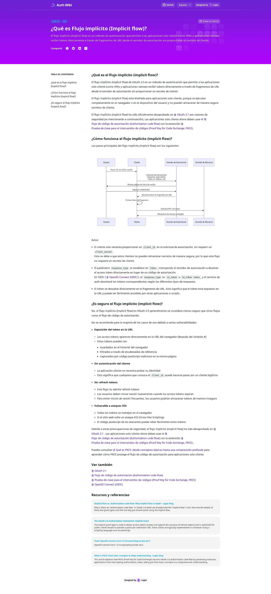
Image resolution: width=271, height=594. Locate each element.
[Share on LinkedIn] (79, 48)
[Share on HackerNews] (85, 48)
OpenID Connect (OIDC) (123, 277)
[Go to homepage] (61, 5)
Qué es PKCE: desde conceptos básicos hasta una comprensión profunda (159, 450)
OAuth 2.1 (183, 114)
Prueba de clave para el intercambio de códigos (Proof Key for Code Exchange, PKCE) (142, 128)
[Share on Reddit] (73, 48)
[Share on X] (67, 48)
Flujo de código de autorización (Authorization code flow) (125, 123)
